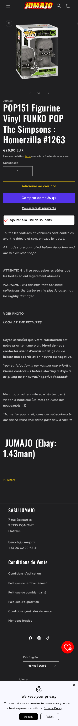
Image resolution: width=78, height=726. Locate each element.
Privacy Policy (53, 708)
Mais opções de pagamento (39, 208)
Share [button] (11, 480)
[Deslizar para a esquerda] (30, 93)
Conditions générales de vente (30, 611)
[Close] (74, 685)
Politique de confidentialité (27, 592)
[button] (8, 5)
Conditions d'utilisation (24, 573)
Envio (28, 156)
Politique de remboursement (28, 583)
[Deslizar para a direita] (48, 93)
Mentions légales (20, 620)
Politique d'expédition (23, 602)
